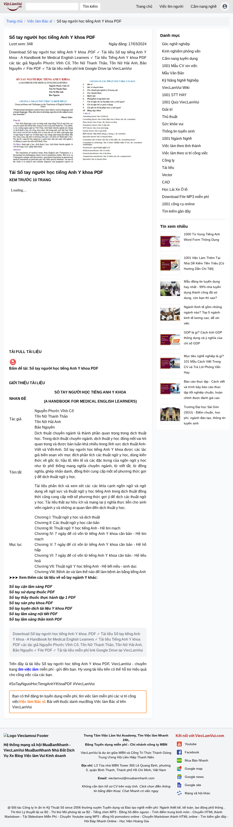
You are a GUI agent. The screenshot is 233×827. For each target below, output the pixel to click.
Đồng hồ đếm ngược (134, 812)
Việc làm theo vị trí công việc (185, 153)
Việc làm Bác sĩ (39, 21)
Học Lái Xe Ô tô (174, 189)
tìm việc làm (28, 669)
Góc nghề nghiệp (176, 44)
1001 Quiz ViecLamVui (180, 102)
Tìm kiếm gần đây (176, 211)
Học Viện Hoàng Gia (134, 821)
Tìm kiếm (90, 6)
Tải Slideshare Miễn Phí (40, 816)
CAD (166, 182)
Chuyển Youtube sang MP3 (79, 816)
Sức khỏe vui (172, 124)
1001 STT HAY (174, 95)
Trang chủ (144, 6)
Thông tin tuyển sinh (178, 131)
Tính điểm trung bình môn (171, 812)
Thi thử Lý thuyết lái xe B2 (29, 812)
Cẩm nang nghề (204, 6)
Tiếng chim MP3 (104, 812)
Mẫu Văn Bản (173, 73)
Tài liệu (168, 168)
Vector (167, 175)
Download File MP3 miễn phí (185, 197)
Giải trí (167, 109)
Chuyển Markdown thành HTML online (170, 816)
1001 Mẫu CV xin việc (180, 66)
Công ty (168, 160)
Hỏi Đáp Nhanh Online (100, 821)
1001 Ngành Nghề (177, 138)
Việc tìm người (171, 6)
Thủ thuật (169, 117)
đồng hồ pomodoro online (120, 816)
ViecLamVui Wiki (176, 88)
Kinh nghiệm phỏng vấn (181, 51)
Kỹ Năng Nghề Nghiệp (180, 80)
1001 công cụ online (178, 204)
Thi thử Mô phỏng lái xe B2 (70, 812)
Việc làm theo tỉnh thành (181, 146)
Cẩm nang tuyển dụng (180, 58)
